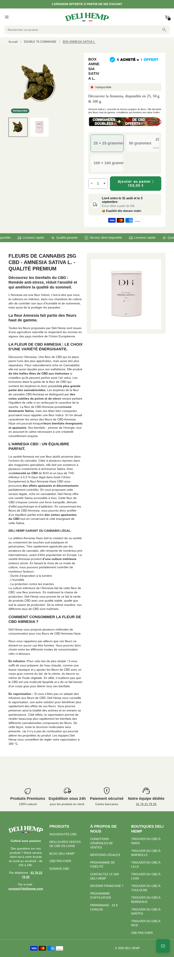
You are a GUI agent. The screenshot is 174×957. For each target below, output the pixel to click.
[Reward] (163, 946)
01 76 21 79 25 (146, 804)
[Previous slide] (12, 127)
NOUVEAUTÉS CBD (63, 834)
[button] (18, 127)
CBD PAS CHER (60, 861)
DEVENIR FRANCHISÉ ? (106, 886)
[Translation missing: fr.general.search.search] (164, 29)
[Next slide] (67, 127)
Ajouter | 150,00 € (135, 184)
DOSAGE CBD (59, 868)
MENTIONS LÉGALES (105, 855)
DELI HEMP (132, 948)
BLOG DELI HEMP (61, 853)
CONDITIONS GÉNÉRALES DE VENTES (101, 843)
